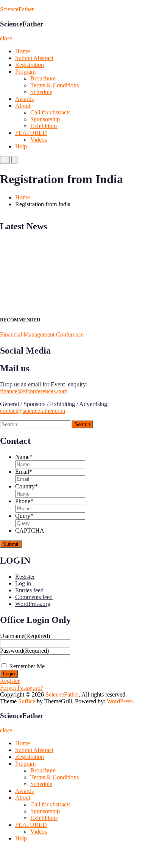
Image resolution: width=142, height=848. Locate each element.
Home (22, 51)
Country (26, 486)
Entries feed (29, 590)
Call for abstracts (50, 112)
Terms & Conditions (54, 85)
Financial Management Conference (42, 334)
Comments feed (34, 597)
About (22, 105)
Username (25, 636)
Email (23, 471)
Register (25, 576)
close (6, 38)
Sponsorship (45, 119)
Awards (24, 99)
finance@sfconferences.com (33, 391)
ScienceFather (17, 9)
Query (24, 516)
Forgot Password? (21, 687)
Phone (24, 501)
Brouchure (43, 78)
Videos (38, 139)
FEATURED (31, 133)
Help (21, 146)
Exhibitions (44, 126)
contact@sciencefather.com (32, 411)
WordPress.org (32, 604)
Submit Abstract (34, 58)
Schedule (41, 92)
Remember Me (27, 666)
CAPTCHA (29, 530)
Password (24, 650)
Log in (23, 583)
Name (24, 457)
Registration (29, 65)
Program (25, 71)
